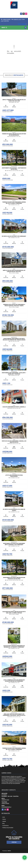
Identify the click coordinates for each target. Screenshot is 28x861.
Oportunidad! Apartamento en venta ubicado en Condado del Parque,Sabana (14, 339)
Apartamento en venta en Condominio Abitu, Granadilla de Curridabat (14, 544)
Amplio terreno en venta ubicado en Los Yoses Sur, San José (14, 100)
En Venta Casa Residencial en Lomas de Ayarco (14, 510)
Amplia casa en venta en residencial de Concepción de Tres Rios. (14, 271)
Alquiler (4, 821)
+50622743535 (6, 19)
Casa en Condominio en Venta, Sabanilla (14, 406)
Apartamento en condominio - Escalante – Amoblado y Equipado (14, 373)
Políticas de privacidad (7, 827)
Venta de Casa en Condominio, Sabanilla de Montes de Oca (14, 441)
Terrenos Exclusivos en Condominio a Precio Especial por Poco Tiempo (14, 305)
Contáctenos (5, 825)
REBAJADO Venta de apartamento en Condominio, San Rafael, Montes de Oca (14, 714)
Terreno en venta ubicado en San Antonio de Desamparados (14, 134)
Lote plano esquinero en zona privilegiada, (14, 476)
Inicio (3, 817)
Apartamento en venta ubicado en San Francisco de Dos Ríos (14, 578)
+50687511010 (17, 19)
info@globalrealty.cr (6, 807)
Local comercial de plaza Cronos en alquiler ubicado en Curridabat (14, 680)
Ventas (4, 819)
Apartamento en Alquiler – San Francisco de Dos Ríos (14, 168)
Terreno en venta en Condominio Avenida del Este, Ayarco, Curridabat (14, 202)
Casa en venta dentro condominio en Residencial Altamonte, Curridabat (14, 646)
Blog (3, 823)
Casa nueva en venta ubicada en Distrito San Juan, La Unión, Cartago (14, 612)
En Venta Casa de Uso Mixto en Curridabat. (14, 236)
